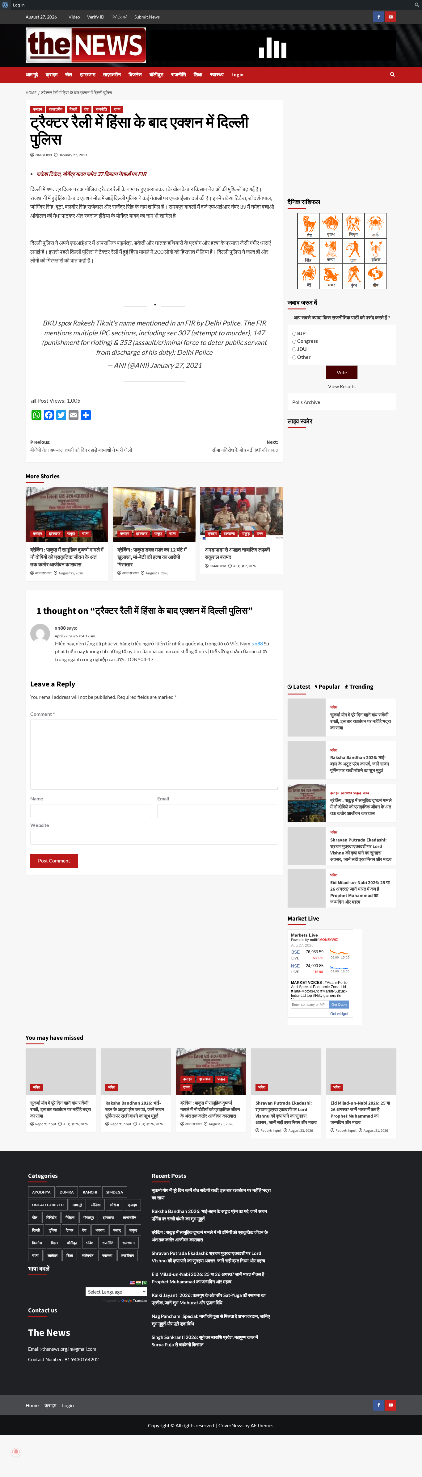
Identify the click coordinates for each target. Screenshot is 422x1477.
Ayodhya (41, 1192)
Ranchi (90, 1192)
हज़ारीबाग (127, 1255)
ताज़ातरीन (112, 74)
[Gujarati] (138, 1282)
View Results (342, 386)
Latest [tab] (301, 686)
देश (86, 109)
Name (36, 798)
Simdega (114, 1192)
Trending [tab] (360, 686)
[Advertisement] (342, 145)
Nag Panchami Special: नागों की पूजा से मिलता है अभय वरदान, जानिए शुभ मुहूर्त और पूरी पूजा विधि (211, 1319)
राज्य (117, 109)
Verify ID (95, 16)
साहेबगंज (87, 1255)
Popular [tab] (328, 686)
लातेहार (52, 1255)
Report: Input (45, 1124)
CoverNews (230, 1425)
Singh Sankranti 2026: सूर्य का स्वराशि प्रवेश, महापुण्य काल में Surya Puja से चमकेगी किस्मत (205, 1340)
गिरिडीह (51, 1217)
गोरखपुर (88, 1217)
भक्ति (333, 707)
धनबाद (99, 1230)
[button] (392, 74)
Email (163, 798)
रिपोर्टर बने (119, 16)
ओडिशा (96, 1204)
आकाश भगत (44, 155)
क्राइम (51, 74)
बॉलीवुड (156, 74)
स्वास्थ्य (217, 74)
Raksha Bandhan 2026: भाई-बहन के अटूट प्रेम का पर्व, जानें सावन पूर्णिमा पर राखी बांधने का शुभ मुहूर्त (359, 764)
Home (32, 1405)
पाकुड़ (71, 533)
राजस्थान (128, 1242)
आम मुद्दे (32, 74)
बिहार (54, 1242)
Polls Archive (306, 402)
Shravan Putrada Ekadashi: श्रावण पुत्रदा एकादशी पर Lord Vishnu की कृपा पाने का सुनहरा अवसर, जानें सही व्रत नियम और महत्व (360, 850)
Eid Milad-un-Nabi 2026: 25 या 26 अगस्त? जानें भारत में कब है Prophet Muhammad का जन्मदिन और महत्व (360, 892)
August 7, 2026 (157, 573)
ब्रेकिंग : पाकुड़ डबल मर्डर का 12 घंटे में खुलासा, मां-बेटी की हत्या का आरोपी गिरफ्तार (152, 557)
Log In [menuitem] (19, 4)
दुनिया (53, 1230)
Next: (245, 446)
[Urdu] (144, 1282)
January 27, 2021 (73, 155)
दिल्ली (73, 109)
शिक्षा (198, 74)
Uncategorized (48, 1204)
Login (237, 74)
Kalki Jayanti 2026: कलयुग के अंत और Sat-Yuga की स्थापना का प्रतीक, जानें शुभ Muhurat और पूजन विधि (208, 1298)
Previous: (81, 446)
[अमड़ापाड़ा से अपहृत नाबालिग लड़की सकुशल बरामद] (241, 514)
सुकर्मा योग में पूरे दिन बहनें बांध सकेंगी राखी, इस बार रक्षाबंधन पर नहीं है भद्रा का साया (360, 721)
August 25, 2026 (71, 573)
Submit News (147, 16)
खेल (68, 74)
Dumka (67, 1192)
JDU (302, 349)
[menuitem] (5, 5)
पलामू (116, 1230)
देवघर (69, 1230)
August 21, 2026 (376, 1130)
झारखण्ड (87, 74)
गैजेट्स (69, 1217)
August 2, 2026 (244, 566)
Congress (307, 341)
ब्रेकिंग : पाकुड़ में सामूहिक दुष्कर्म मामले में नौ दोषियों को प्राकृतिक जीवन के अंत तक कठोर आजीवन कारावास (66, 557)
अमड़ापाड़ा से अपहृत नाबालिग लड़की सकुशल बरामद (237, 553)
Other (304, 357)
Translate (140, 1301)
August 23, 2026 (301, 1130)
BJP (301, 333)
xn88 (60, 628)
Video (74, 16)
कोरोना (114, 1204)
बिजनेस (135, 74)
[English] (132, 1282)
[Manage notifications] (16, 1452)
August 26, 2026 (75, 1124)
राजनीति (178, 74)
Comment (42, 714)
